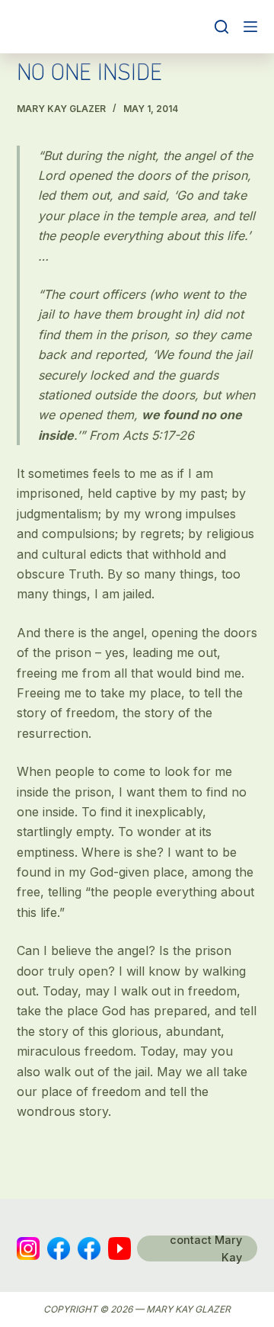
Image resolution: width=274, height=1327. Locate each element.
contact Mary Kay (206, 1248)
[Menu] (250, 27)
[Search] (221, 27)
